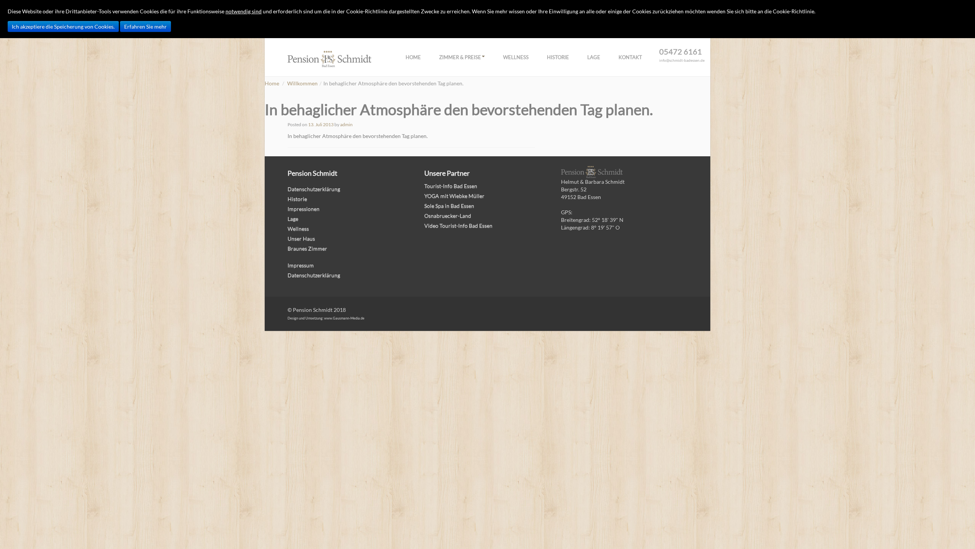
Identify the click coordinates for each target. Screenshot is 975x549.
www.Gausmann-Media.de (344, 318)
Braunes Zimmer (307, 248)
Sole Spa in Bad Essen (449, 205)
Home (413, 57)
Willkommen (302, 83)
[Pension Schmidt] (329, 58)
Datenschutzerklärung (314, 189)
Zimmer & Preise (460, 57)
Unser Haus (301, 238)
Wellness (516, 57)
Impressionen (304, 208)
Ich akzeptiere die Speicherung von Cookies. (63, 26)
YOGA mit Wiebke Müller (454, 196)
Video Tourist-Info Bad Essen (458, 225)
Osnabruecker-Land (447, 215)
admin (346, 124)
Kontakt (630, 57)
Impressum (301, 265)
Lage (593, 57)
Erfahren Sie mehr (145, 26)
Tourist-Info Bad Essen (450, 186)
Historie (558, 57)
